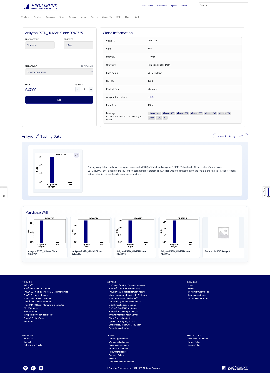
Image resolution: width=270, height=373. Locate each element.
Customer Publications (198, 298)
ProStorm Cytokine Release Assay (124, 301)
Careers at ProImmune (119, 345)
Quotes (174, 5)
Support (72, 17)
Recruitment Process (118, 352)
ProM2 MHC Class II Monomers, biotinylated (44, 305)
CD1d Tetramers (31, 308)
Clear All (88, 66)
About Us (28, 339)
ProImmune (27, 335)
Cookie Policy (194, 345)
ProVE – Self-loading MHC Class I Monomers (46, 292)
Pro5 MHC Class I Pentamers (37, 288)
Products (25, 17)
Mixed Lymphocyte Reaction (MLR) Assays (128, 295)
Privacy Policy (194, 342)
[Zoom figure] (76, 155)
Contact (27, 342)
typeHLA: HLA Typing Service (122, 321)
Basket (184, 5)
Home (127, 17)
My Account (162, 5)
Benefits (112, 358)
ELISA (151, 97)
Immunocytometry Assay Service (123, 315)
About (83, 17)
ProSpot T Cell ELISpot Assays (123, 308)
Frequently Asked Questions (121, 361)
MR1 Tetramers (30, 311)
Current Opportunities (118, 339)
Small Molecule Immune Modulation (125, 325)
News (62, 17)
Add (59, 99)
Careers (94, 17)
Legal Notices (193, 335)
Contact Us (107, 17)
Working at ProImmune (119, 342)
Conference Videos (196, 295)
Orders (138, 17)
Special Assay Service (119, 328)
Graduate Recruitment (118, 348)
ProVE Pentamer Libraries (36, 295)
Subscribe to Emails (33, 345)
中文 (118, 17)
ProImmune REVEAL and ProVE (123, 298)
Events (191, 288)
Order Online (147, 5)
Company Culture (116, 355)
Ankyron (28, 285)
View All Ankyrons (230, 136)
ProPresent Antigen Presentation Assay (127, 285)
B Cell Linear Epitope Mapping (122, 305)
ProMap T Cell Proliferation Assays (125, 288)
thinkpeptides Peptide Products (38, 315)
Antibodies (29, 321)
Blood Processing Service (120, 318)
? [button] (113, 41)
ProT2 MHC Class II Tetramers (37, 301)
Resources (50, 17)
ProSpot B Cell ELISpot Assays (123, 311)
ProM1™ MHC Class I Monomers (38, 298)
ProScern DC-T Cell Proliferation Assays (127, 292)
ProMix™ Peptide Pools (34, 318)
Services (37, 17)
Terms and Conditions (198, 339)
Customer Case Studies (198, 292)
